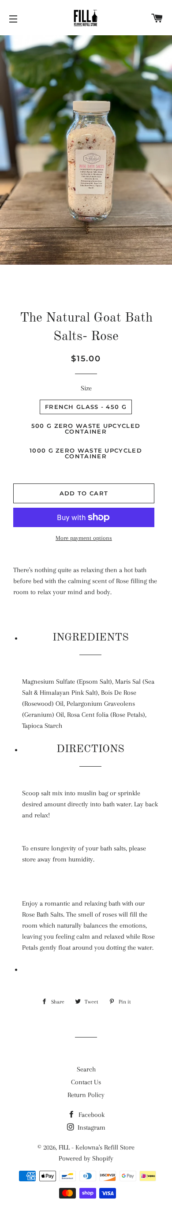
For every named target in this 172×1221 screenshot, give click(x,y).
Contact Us (86, 1082)
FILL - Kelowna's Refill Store (97, 1147)
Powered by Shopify (86, 1158)
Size (86, 388)
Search (86, 1069)
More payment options (84, 538)
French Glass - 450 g (86, 406)
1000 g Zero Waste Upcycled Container (86, 453)
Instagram (90, 1127)
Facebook (91, 1115)
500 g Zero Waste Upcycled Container (86, 428)
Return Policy (86, 1095)
